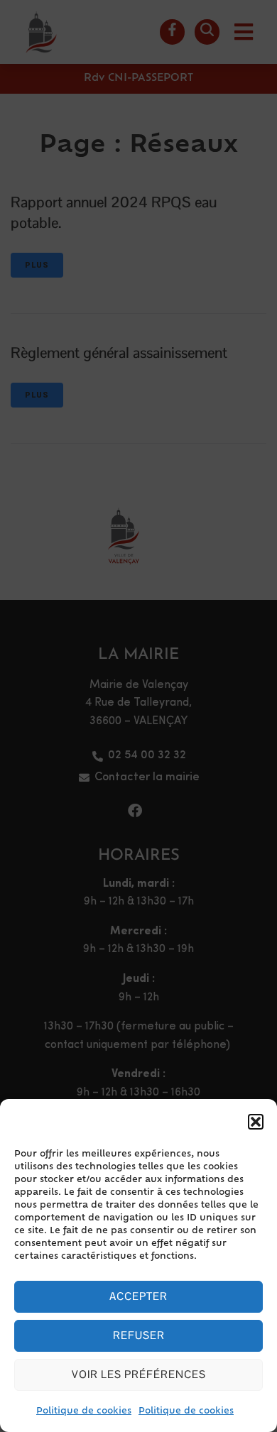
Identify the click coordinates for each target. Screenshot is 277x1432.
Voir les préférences (139, 1374)
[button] (256, 1122)
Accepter (138, 1296)
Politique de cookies (83, 1411)
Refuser (139, 1335)
